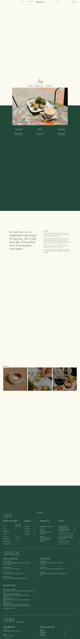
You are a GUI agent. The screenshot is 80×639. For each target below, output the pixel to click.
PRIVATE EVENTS (30, 1)
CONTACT (57, 1)
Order (74, 1)
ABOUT (22, 1)
